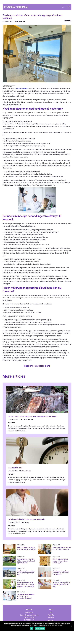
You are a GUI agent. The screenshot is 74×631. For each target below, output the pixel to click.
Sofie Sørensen (20, 21)
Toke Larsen (24, 522)
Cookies (51, 618)
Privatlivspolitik (40, 628)
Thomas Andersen (26, 419)
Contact (51, 620)
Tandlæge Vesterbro (21, 89)
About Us (51, 615)
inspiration (67, 21)
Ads (51, 612)
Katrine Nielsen (25, 471)
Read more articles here (37, 365)
